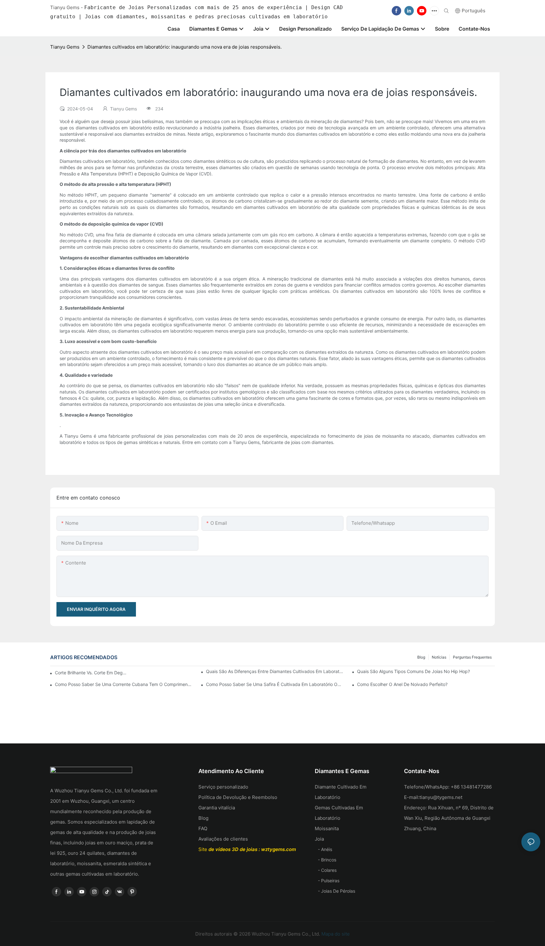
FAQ (202, 828)
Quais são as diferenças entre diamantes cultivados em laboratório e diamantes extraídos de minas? (275, 671)
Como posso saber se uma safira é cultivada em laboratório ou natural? (275, 684)
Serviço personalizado (223, 787)
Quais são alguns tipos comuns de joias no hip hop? (413, 671)
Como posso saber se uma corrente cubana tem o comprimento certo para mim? (124, 684)
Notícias (439, 657)
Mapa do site (335, 934)
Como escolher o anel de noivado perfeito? (402, 684)
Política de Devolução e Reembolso (237, 797)
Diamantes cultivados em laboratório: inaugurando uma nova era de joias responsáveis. (184, 47)
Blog (421, 657)
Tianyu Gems (64, 47)
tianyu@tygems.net (440, 797)
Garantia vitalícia (216, 808)
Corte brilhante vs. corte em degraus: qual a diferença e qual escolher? (91, 672)
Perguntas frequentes (472, 657)
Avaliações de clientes (223, 839)
